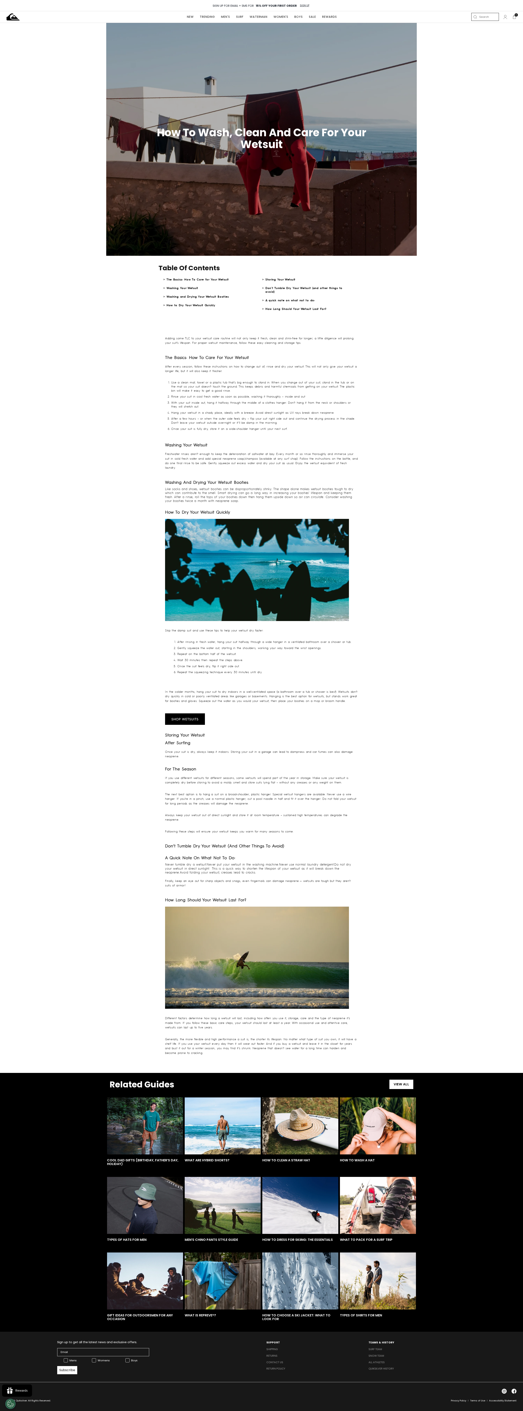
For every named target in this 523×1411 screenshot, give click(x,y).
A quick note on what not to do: (290, 300)
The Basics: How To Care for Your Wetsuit (198, 279)
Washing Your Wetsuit (182, 288)
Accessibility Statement (502, 1400)
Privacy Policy (458, 1400)
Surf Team (375, 1349)
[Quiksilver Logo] (13, 17)
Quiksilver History (381, 1368)
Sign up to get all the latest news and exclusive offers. (97, 1342)
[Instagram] (504, 1391)
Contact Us (274, 1362)
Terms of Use (477, 1400)
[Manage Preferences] (10, 1404)
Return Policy (275, 1368)
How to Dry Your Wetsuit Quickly (191, 305)
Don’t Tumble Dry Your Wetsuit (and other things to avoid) (303, 289)
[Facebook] (514, 1391)
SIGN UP (304, 5)
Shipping (272, 1349)
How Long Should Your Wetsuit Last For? (295, 309)
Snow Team (376, 1355)
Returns (271, 1355)
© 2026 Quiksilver (17, 1400)
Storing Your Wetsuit (280, 279)
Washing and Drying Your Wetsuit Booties (198, 296)
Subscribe (67, 1370)
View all (401, 1084)
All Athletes (377, 1362)
